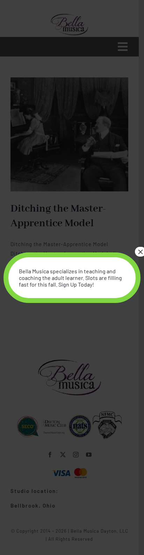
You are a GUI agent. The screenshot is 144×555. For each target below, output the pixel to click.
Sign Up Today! (76, 284)
